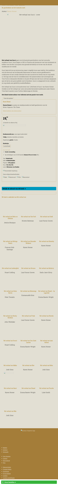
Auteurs (5, 450)
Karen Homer (12, 11)
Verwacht (5, 452)
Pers (4, 463)
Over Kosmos (6, 456)
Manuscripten (7, 467)
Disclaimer (6, 471)
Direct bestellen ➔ (10, 482)
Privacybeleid (7, 473)
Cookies (5, 475)
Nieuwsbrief (6, 460)
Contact (5, 458)
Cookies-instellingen (9, 478)
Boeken (5, 447)
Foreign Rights (7, 469)
